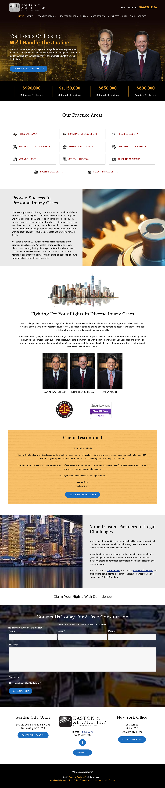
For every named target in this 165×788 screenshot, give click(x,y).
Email (61, 631)
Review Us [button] (82, 752)
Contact (142, 16)
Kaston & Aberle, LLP (77, 777)
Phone (111, 631)
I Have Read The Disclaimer (26, 683)
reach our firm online (143, 570)
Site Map (62, 780)
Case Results (98, 16)
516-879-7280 (148, 7)
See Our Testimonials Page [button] (82, 494)
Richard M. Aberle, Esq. (82, 392)
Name (12, 631)
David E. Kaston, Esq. (55, 392)
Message (13, 644)
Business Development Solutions (93, 780)
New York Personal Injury (72, 16)
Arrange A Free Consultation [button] (28, 68)
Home (21, 16)
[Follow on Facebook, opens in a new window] (82, 742)
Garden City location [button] (33, 735)
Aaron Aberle (110, 392)
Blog (132, 16)
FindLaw (112, 780)
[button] (162, 770)
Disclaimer (14, 677)
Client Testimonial (117, 16)
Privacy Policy (73, 780)
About (29, 16)
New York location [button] (132, 739)
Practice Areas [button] (46, 16)
